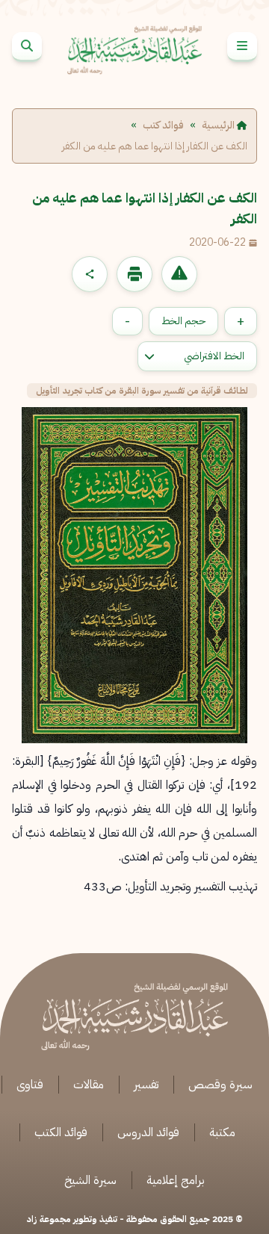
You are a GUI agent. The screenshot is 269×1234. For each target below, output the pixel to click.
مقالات (88, 1085)
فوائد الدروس (148, 1132)
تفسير (146, 1085)
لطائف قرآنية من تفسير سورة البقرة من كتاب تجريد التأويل (142, 390)
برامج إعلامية (175, 1180)
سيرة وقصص (220, 1085)
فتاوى (29, 1085)
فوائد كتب (163, 125)
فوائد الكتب (60, 1132)
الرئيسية (219, 125)
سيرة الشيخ (90, 1180)
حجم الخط (183, 321)
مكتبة (222, 1132)
